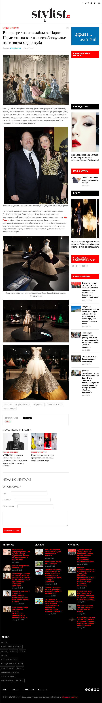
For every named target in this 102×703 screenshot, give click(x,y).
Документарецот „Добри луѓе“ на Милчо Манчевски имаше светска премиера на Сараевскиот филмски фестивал (90, 290)
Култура (50, 3)
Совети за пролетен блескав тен (20, 567)
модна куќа (38, 405)
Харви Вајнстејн (54, 405)
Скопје (13, 651)
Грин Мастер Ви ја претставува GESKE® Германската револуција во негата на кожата (20, 612)
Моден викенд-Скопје (11, 647)
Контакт (15, 690)
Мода (11, 3)
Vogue (4, 642)
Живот (40, 3)
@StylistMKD (16, 48)
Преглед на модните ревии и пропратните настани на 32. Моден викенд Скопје (42, 458)
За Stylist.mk (28, 690)
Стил (20, 3)
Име (5, 493)
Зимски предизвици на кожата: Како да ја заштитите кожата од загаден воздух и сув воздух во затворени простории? (21, 579)
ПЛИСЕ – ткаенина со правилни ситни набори (90, 180)
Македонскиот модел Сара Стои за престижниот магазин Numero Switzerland (85, 157)
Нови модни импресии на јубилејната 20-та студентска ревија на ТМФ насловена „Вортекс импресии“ (90, 340)
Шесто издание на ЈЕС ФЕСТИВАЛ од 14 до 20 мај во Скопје (85, 608)
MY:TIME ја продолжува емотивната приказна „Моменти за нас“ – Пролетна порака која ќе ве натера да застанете (15, 460)
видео (4, 655)
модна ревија (7, 668)
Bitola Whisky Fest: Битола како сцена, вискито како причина (53, 553)
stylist (7, 48)
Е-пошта (6, 500)
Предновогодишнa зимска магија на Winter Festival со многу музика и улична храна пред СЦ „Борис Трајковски (53, 576)
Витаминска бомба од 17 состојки (53, 563)
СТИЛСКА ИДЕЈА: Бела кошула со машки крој (89, 359)
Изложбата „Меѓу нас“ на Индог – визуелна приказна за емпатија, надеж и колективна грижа (85, 595)
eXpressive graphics (69, 697)
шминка (20, 681)
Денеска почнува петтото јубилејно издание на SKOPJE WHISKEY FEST (53, 590)
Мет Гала (8, 405)
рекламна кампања (10, 672)
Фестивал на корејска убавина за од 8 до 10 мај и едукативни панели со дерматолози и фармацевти (21, 555)
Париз (4, 651)
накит (20, 668)
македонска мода (9, 659)
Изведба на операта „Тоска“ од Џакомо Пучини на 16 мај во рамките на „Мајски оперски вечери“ (86, 621)
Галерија (73, 3)
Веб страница (8, 506)
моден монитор (11, 28)
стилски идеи (7, 676)
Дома (2, 3)
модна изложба (22, 405)
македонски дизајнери (12, 664)
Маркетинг (43, 690)
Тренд (22, 651)
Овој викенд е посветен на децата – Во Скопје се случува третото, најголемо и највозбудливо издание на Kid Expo (53, 605)
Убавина (29, 3)
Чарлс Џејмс (9, 408)
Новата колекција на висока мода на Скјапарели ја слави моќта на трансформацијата (85, 244)
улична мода (7, 681)
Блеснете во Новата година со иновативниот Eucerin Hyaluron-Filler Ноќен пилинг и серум (20, 596)
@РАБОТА (61, 3)
